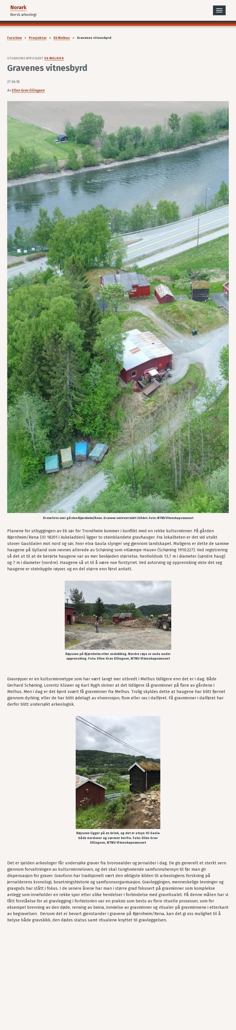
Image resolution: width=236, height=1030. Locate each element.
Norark (18, 7)
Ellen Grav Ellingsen (28, 90)
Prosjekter (38, 38)
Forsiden (14, 38)
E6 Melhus (62, 38)
